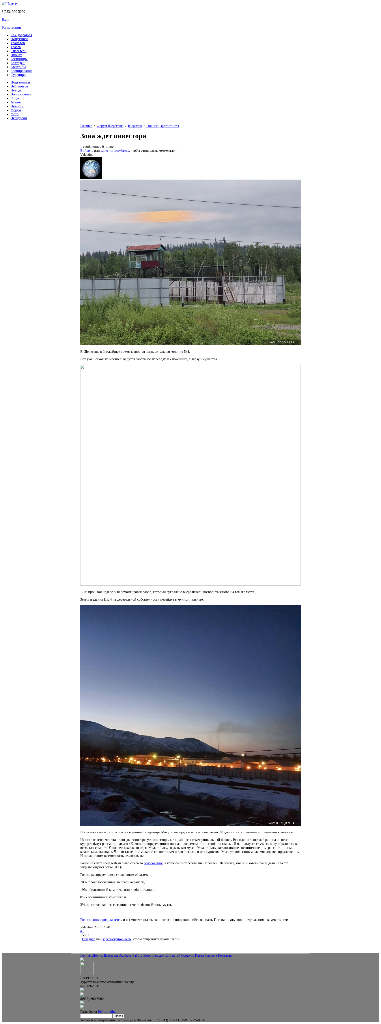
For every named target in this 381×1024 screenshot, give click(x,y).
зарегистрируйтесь (115, 150)
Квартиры (18, 67)
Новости (17, 106)
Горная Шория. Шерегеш (99, 955)
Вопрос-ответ (21, 94)
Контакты (225, 955)
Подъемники (20, 82)
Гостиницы (19, 59)
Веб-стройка (107, 1011)
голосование (153, 863)
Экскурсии (19, 118)
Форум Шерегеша (110, 126)
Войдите (86, 150)
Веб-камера (19, 86)
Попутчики (19, 39)
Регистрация (11, 27)
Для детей (172, 955)
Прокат (16, 55)
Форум (16, 110)
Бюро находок (153, 955)
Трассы (16, 47)
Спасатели (18, 51)
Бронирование (21, 71)
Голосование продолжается (100, 920)
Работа (137, 955)
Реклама (211, 955)
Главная (86, 126)
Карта (199, 955)
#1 (82, 931)
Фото (15, 114)
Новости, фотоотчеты (162, 126)
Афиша (16, 102)
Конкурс (187, 955)
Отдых (16, 98)
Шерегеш (135, 126)
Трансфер (18, 43)
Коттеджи (18, 63)
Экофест (125, 955)
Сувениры (18, 75)
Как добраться (21, 35)
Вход (5, 19)
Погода (16, 90)
